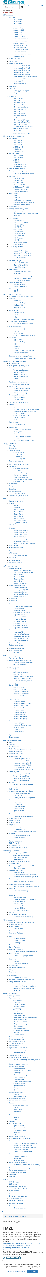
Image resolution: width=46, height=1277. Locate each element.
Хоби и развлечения (16, 1092)
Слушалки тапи (18, 481)
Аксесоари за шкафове (21, 793)
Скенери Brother (19, 901)
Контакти (6, 1250)
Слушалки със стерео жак (22, 606)
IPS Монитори (18, 118)
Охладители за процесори (18, 209)
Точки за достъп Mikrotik (21, 778)
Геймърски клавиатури (21, 541)
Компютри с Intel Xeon (21, 72)
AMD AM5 (16, 162)
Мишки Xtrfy (17, 581)
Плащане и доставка (10, 1243)
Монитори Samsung (20, 115)
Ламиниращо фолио (20, 977)
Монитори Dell (18, 105)
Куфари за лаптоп (19, 47)
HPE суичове (17, 804)
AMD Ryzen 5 (18, 147)
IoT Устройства (14, 747)
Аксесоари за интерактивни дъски (25, 951)
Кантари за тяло (15, 996)
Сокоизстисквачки (19, 1028)
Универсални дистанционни (19, 366)
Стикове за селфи (19, 329)
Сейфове (12, 1174)
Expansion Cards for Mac (22, 725)
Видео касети (14, 737)
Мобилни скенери (19, 897)
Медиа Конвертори (16, 753)
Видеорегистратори (20, 1156)
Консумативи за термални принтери (26, 886)
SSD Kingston (18, 238)
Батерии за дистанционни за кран (25, 1143)
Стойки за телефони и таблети (24, 335)
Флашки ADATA (18, 708)
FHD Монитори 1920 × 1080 (23, 126)
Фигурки (16, 652)
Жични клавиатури (20, 537)
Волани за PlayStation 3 (21, 634)
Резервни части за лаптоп (22, 54)
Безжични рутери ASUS (21, 758)
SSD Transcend (18, 236)
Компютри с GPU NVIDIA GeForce (25, 76)
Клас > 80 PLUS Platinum (22, 253)
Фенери (16, 1088)
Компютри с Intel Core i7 (21, 70)
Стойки (11, 404)
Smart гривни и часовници (18, 321)
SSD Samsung (18, 231)
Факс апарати (14, 863)
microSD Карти (18, 727)
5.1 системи (17, 456)
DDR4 (15, 196)
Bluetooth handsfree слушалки (23, 479)
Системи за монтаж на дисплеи (24, 411)
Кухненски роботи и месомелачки (25, 1017)
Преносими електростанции (19, 1048)
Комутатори (13, 800)
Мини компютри (14, 58)
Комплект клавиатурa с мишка (24, 543)
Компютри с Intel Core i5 (21, 68)
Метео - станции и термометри (20, 1168)
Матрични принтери (16, 879)
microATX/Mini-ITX (19, 166)
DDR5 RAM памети (20, 198)
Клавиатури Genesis (20, 594)
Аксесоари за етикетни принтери (24, 874)
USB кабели (13, 1184)
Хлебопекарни (18, 1035)
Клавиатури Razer (19, 596)
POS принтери (18, 872)
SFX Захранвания (19, 257)
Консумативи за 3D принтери (23, 917)
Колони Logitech (19, 459)
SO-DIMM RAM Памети (21, 204)
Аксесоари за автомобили (18, 1154)
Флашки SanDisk (19, 714)
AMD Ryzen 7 (18, 149)
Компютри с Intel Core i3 (21, 66)
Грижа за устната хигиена (22, 1070)
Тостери (16, 1032)
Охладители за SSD (20, 242)
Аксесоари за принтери (21, 855)
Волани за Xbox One (20, 638)
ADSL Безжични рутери (21, 767)
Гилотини (12, 972)
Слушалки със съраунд (21, 612)
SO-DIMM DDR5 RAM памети (23, 202)
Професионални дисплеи (18, 382)
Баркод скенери (14, 953)
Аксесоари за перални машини (20, 1138)
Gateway (12, 744)
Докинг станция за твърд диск (23, 676)
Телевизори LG (18, 372)
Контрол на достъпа (16, 924)
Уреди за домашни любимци (19, 1057)
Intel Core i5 (17, 140)
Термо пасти (17, 215)
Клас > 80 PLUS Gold (20, 251)
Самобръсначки (19, 1083)
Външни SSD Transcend (21, 696)
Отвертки (16, 961)
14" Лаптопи (17, 21)
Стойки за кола (18, 333)
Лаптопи (12, 17)
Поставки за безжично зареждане (25, 358)
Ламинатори (13, 975)
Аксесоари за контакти (17, 1136)
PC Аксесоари (14, 289)
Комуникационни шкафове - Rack (21, 791)
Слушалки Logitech (20, 625)
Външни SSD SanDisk (21, 694)
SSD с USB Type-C (19, 689)
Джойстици (13, 600)
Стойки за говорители (21, 415)
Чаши (15, 1134)
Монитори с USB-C (20, 124)
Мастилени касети (19, 868)
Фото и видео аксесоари (22, 436)
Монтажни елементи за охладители (26, 213)
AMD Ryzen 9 (18, 151)
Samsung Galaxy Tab (20, 303)
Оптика (11, 1103)
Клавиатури (13, 528)
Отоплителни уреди (16, 1043)
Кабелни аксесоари (16, 1200)
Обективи (16, 434)
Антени (16, 378)
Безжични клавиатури (21, 539)
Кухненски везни (19, 1015)
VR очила (12, 557)
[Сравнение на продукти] (42, 5)
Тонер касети (18, 859)
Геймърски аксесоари (16, 648)
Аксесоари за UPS (19, 938)
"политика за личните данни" (16, 1271)
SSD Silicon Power (19, 233)
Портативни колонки (16, 461)
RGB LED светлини (20, 267)
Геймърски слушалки (20, 477)
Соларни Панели (15, 931)
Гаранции (12, 86)
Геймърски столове (16, 645)
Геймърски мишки (19, 520)
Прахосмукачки (18, 1079)
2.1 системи (17, 454)
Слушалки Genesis (20, 623)
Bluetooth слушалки (20, 475)
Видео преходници (20, 1188)
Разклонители (14, 926)
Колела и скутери (19, 1096)
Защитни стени (14, 822)
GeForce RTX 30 (19, 185)
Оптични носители (19, 664)
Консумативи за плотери (22, 893)
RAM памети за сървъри (22, 200)
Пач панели (17, 795)
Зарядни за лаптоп (20, 45)
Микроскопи (17, 1109)
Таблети (12, 298)
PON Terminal (14, 843)
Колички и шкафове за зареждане (21, 296)
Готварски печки (19, 1004)
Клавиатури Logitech (20, 530)
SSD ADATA (17, 227)
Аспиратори (17, 1000)
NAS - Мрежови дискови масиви (20, 749)
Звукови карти (14, 206)
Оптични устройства (16, 282)
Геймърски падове (20, 583)
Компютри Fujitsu (19, 79)
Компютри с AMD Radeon (22, 74)
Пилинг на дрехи (19, 1077)
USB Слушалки (18, 471)
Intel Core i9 (17, 145)
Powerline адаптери (16, 841)
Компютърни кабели (16, 1203)
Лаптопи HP (17, 34)
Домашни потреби (15, 1123)
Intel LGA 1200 (18, 158)
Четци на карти (18, 731)
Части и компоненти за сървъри (24, 831)
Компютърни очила (16, 501)
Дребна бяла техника (16, 1066)
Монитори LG (18, 111)
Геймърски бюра (15, 643)
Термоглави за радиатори (18, 1172)
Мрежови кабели (15, 1206)
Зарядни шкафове (15, 751)
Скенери (12, 895)
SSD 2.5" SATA (18, 220)
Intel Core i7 (17, 142)
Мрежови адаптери (16, 814)
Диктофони (13, 448)
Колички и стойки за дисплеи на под (26, 409)
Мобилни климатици (16, 1037)
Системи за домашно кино (18, 402)
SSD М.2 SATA (18, 225)
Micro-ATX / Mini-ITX (20, 265)
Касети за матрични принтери (23, 881)
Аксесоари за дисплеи (21, 384)
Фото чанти (17, 438)
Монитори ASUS (19, 102)
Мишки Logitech (18, 509)
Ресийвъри (17, 1158)
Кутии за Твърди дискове (22, 678)
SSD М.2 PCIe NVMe (20, 223)
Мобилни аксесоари (16, 327)
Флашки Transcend (20, 716)
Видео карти (13, 176)
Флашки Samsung (19, 712)
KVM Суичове (14, 1182)
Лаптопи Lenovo (19, 36)
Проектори (13, 386)
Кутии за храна (18, 1125)
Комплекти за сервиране (18, 1101)
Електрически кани (20, 1011)
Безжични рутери (15, 756)
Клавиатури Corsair (20, 534)
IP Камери (12, 833)
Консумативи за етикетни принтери (25, 876)
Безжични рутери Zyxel (21, 761)
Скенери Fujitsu (18, 906)
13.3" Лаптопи (18, 19)
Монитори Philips (19, 113)
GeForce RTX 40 (19, 183)
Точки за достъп (14, 771)
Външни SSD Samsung (21, 691)
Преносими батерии (20, 1149)
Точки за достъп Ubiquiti (21, 774)
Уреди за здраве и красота (18, 1064)
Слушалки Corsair (19, 619)
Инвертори (17, 943)
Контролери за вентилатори (23, 276)
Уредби (11, 486)
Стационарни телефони (17, 981)
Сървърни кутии (19, 829)
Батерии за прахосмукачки (22, 1151)
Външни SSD (13, 685)
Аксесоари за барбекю (17, 1098)
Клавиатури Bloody (20, 532)
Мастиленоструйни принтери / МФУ (21, 866)
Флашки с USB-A (19, 701)
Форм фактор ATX (19, 164)
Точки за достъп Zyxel (21, 780)
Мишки (11, 503)
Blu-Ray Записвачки (20, 286)
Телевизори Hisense (20, 376)
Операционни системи (21, 93)
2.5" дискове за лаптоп (21, 672)
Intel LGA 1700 (18, 155)
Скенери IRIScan (19, 908)
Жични (15, 505)
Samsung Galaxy (19, 342)
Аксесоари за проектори (21, 388)
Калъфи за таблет (19, 307)
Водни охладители (20, 211)
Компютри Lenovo (19, 83)
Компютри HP (18, 81)
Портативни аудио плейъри (19, 464)
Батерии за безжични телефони (24, 986)
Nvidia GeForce (18, 178)
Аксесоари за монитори (21, 133)
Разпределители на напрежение (24, 797)
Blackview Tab (18, 305)
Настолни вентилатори (17, 1041)
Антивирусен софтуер (21, 91)
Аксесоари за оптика (20, 1105)
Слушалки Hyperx (19, 621)
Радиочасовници (19, 493)
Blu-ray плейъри (19, 397)
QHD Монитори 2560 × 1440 (23, 128)
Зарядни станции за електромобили (22, 922)
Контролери (13, 598)
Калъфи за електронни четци (23, 319)
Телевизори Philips (20, 374)
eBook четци (13, 310)
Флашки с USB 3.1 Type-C (22, 703)
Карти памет (13, 721)
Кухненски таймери (20, 1019)
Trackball (12, 525)
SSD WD (16, 240)
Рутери (11, 782)
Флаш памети (14, 699)
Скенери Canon (18, 904)
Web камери (13, 553)
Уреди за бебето (19, 1085)
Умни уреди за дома (16, 1055)
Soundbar (12, 489)
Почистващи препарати (17, 1170)
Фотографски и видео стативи (23, 440)
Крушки (16, 1117)
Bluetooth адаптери (16, 547)
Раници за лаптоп (19, 52)
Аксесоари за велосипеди (18, 1162)
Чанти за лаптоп (19, 56)
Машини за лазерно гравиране (20, 861)
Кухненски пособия (20, 1128)
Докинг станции (18, 43)
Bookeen (16, 315)
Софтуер (12, 88)
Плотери (12, 888)
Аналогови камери (19, 838)
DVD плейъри (18, 399)
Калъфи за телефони (21, 353)
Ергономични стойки (20, 407)
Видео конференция (20, 555)
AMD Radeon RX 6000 (21, 187)
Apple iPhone (17, 340)
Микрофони (13, 484)
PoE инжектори (14, 845)
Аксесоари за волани (20, 640)
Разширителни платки (17, 168)
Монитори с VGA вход (21, 120)
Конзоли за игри (14, 422)
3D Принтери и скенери (17, 914)
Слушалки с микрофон (21, 468)
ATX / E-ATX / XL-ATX (20, 263)
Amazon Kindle (18, 312)
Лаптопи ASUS (18, 30)
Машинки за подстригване (22, 1075)
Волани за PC (18, 632)
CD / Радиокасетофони (17, 446)
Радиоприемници (15, 491)
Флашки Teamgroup (20, 718)
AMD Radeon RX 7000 (21, 189)
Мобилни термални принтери (19, 884)
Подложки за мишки (20, 522)
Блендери (16, 1002)
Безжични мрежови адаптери (23, 816)
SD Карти (16, 729)
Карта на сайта (26, 1245)
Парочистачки (14, 1045)
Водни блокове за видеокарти (23, 173)
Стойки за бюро (18, 413)
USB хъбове (13, 545)
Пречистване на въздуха (22, 1081)
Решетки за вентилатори (22, 278)
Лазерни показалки (16, 551)
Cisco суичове (18, 802)
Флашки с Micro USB (20, 705)
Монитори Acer (18, 98)
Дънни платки (14, 153)
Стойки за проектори (20, 393)
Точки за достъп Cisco (21, 776)
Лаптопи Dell (17, 32)
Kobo (15, 317)
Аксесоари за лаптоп (20, 39)
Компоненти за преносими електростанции (22, 1051)
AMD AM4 (16, 160)
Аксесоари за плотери (21, 891)
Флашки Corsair (18, 710)
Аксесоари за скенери (21, 910)
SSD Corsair (17, 229)
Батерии (12, 1141)
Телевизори (13, 368)
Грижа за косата (19, 1068)
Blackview (16, 346)
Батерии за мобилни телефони (24, 350)
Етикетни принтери (16, 870)
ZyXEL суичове (18, 810)
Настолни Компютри (16, 63)
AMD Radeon (18, 180)
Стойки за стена (19, 417)
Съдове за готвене (20, 1130)
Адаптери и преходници (17, 1186)
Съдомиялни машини (21, 1030)
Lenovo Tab (17, 301)
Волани (11, 630)
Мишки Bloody (18, 512)
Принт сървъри (14, 820)
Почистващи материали (17, 967)
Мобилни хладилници (16, 1039)
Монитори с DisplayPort (21, 122)
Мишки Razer (18, 514)
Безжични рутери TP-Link (22, 765)
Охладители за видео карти (19, 171)
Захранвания (13, 249)
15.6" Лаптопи (18, 23)
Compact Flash (18, 723)
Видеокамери (14, 363)
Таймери (12, 1121)
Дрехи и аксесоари (15, 650)
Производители (14, 1216)
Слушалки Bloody (19, 617)
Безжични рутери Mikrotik (22, 763)
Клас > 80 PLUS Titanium (22, 255)
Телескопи (17, 1111)
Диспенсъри (17, 1009)
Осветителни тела (15, 1115)
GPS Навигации (18, 1160)
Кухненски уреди (15, 998)
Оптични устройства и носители (20, 660)
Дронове (16, 1094)
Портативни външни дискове (23, 683)
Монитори (12, 96)
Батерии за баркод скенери (23, 956)
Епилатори (17, 1072)
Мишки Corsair (18, 516)
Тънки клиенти (14, 61)
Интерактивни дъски (16, 949)
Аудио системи (14, 450)
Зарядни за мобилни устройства (20, 356)
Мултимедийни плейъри (17, 395)
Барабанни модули (20, 857)
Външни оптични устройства (23, 662)
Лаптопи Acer (18, 28)
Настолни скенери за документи (24, 899)
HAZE (24, 1216)
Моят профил (8, 1247)
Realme (16, 348)
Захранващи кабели (16, 1198)
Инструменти (13, 959)
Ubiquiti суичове (18, 808)
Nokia (15, 344)
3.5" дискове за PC (20, 670)
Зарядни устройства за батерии (24, 1147)
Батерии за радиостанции (22, 1145)
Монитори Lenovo (19, 109)
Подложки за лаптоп (20, 49)
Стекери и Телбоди (16, 933)
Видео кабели (14, 1194)
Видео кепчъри (14, 560)
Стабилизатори (14, 945)
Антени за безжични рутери (23, 769)
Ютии (15, 1090)
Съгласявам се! (32, 1271)
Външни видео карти (20, 191)
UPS (10, 936)
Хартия (11, 912)
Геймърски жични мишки (22, 570)
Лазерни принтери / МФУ (18, 853)
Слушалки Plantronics (20, 627)
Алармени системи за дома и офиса (22, 979)
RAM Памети (13, 193)
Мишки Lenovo (18, 518)
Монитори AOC (18, 100)
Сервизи (21, 1243)
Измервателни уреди (20, 963)
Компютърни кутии (15, 260)
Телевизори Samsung (21, 370)
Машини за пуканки (20, 1022)
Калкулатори (13, 965)
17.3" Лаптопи (18, 26)
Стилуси (16, 331)
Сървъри (12, 825)
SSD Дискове (13, 218)
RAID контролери (19, 827)
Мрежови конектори (20, 1208)
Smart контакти (18, 928)
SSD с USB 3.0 (18, 687)
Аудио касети (14, 735)
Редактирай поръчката (21, 1247)
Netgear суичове (19, 806)
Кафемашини (18, 1013)
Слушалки (12, 466)
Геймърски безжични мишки (23, 572)
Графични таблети (15, 563)
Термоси (16, 1132)
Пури (15, 1119)
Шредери (12, 970)
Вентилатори (13, 269)
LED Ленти (17, 291)
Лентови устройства (16, 658)
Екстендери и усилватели (18, 1196)
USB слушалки (18, 608)
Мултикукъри (18, 1026)
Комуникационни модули (18, 847)
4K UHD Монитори (19, 131)
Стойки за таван (19, 420)
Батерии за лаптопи (20, 41)
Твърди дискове (14, 668)
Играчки (12, 1176)
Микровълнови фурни (21, 1024)
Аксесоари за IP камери (21, 835)
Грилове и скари (19, 1006)
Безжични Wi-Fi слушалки (22, 473)
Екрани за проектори (20, 390)
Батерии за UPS (19, 940)
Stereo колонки (18, 452)
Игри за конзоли (19, 424)
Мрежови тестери (15, 818)
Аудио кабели (14, 1190)
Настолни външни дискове (22, 681)
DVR (10, 742)
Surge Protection (15, 947)
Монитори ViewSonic (20, 107)
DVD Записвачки (19, 284)
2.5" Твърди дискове (16, 246)
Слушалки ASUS (19, 614)
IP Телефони (18, 984)
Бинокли (16, 1107)
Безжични (16, 507)
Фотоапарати (14, 427)
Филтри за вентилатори (21, 280)
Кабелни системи (15, 789)
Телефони (12, 337)
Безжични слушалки (20, 610)
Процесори (13, 138)
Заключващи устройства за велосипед (26, 1164)
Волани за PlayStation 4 (21, 636)
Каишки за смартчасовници (23, 323)
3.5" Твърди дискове (16, 244)
